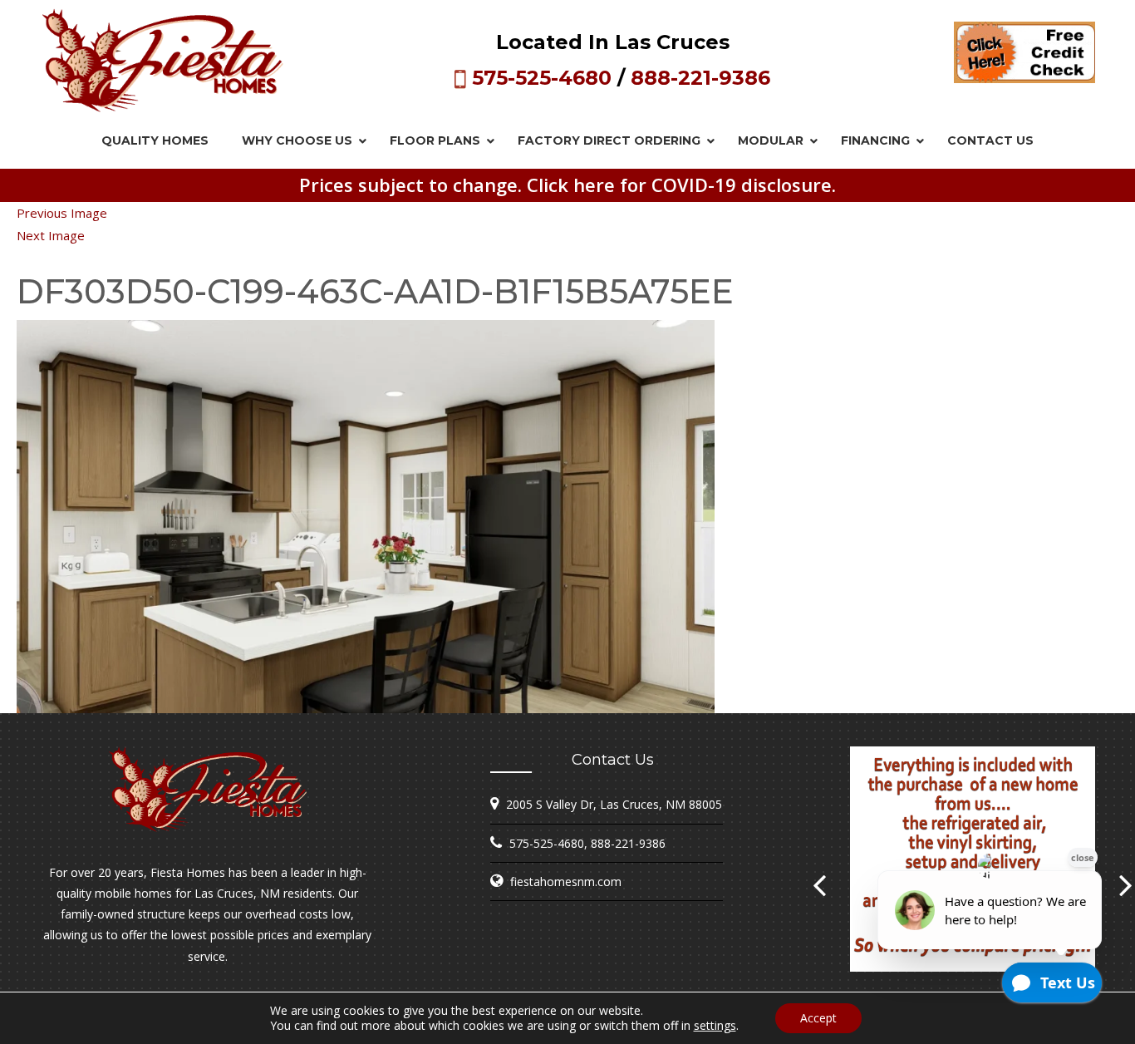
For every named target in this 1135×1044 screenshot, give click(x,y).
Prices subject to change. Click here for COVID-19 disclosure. (567, 184)
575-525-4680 (542, 78)
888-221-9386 (700, 78)
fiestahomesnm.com (566, 881)
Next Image (51, 235)
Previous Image (62, 212)
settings (715, 1025)
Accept (818, 1018)
